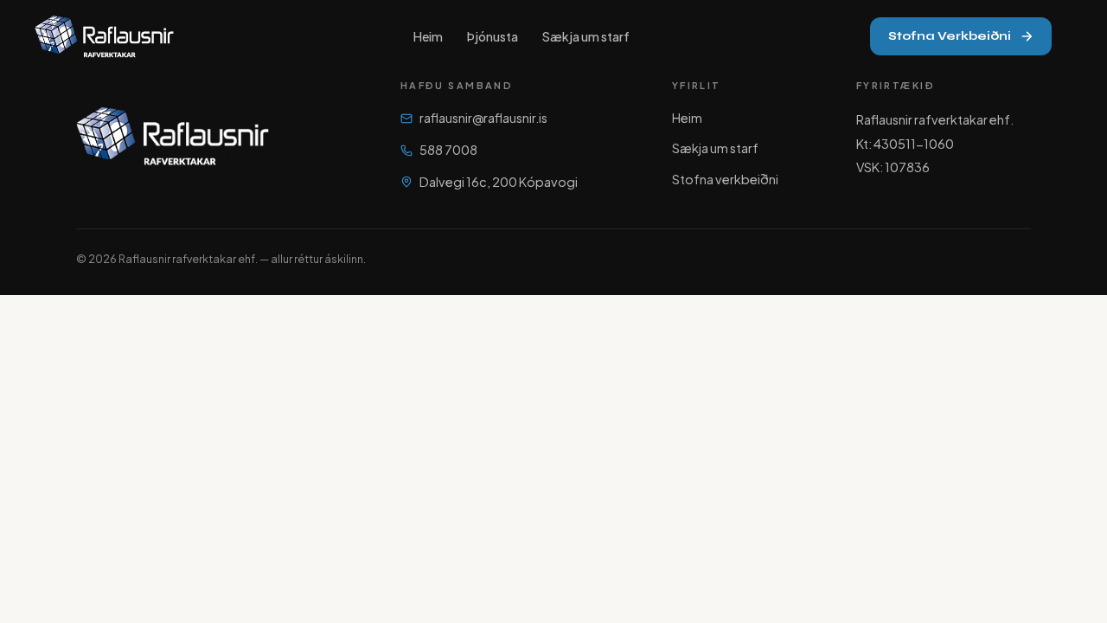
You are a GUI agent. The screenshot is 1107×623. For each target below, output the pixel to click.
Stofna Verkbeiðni (949, 36)
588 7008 (448, 149)
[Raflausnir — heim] (104, 36)
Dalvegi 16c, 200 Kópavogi (498, 181)
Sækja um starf (586, 36)
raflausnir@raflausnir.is (483, 117)
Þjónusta (492, 36)
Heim (428, 36)
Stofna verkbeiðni (725, 179)
